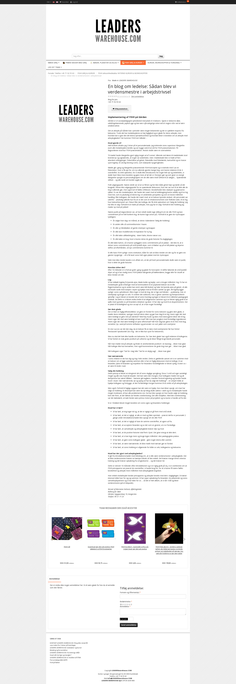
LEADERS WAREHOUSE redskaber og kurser (66, 648)
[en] (57, 2)
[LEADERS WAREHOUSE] (118, 30)
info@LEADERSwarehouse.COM (119, 678)
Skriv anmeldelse (137, 96)
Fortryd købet (55, 662)
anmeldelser (123, 96)
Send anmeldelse (128, 625)
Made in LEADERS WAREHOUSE (124, 80)
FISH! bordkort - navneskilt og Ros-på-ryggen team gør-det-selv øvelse (135, 548)
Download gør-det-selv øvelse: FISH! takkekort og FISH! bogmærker (101, 548)
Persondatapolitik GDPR (58, 660)
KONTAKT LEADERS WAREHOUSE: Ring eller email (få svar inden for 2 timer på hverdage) (69, 644)
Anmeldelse (124, 606)
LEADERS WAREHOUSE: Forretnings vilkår (65, 653)
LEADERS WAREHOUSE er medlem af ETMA (65, 658)
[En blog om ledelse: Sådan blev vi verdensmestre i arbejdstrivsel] (76, 113)
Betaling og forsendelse (58, 650)
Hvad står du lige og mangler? (60, 655)
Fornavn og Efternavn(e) (129, 592)
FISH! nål (67, 547)
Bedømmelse (125, 601)
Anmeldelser (54, 579)
